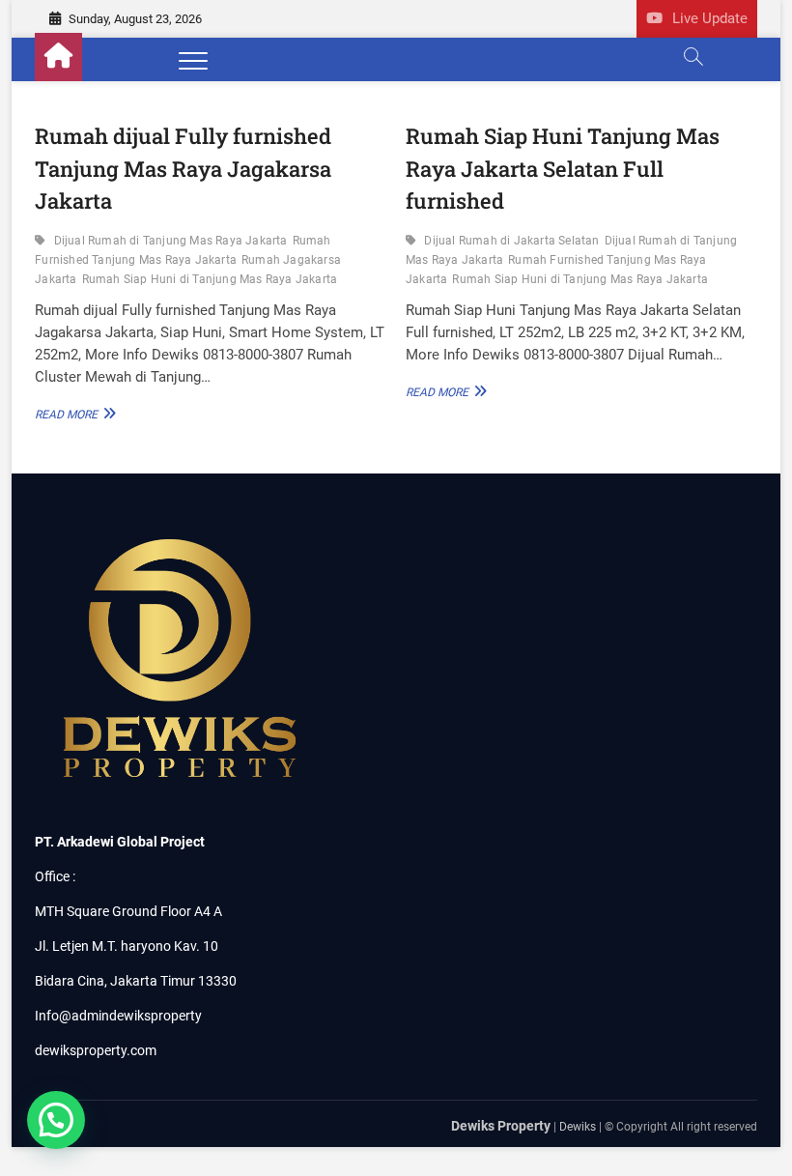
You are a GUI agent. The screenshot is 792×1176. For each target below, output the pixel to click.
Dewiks (577, 1126)
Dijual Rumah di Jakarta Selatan (511, 240)
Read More (71, 414)
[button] (56, 1120)
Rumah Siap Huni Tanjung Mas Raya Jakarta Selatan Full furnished (563, 168)
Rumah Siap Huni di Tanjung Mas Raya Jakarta (210, 279)
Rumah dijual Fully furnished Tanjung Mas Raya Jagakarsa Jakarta (183, 168)
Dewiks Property (501, 1125)
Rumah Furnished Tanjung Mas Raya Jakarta (182, 250)
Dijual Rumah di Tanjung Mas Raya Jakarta (171, 240)
